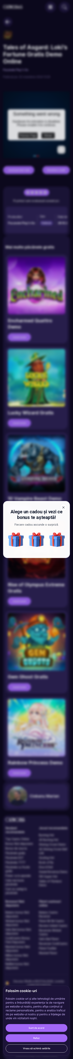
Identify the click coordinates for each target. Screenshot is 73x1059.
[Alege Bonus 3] (16, 540)
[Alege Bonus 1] (37, 540)
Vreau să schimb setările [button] (36, 1048)
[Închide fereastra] (63, 507)
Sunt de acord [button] (36, 1027)
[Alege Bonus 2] (57, 540)
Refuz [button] (36, 1038)
